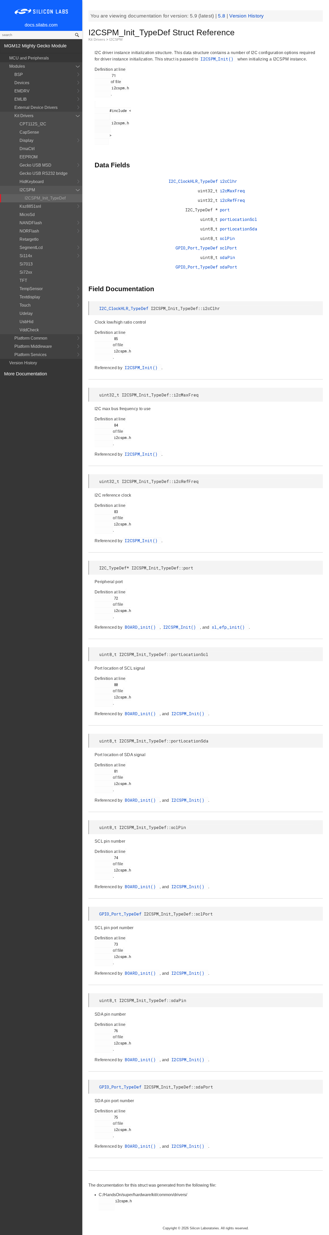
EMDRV (22, 91)
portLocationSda (238, 228)
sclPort (228, 248)
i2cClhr (228, 181)
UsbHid (26, 321)
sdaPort (228, 267)
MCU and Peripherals (29, 58)
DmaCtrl (27, 148)
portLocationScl (238, 219)
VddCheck (29, 330)
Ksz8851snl (30, 206)
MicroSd (27, 214)
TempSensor (31, 289)
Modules (17, 66)
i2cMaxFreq (232, 190)
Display (26, 140)
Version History (23, 363)
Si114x (26, 256)
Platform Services (30, 354)
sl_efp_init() (230, 627)
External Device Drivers (36, 107)
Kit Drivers (23, 116)
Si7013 (26, 264)
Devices (21, 83)
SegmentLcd (31, 247)
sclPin (227, 238)
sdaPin (227, 257)
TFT (23, 280)
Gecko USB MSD (35, 165)
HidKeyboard (32, 181)
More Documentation (25, 373)
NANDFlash (31, 223)
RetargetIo (29, 239)
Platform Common (30, 338)
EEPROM (29, 157)
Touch (25, 305)
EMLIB (20, 99)
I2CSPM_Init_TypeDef (45, 198)
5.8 (222, 16)
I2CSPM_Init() (218, 59)
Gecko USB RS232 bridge (44, 173)
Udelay (26, 313)
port (225, 209)
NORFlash (29, 231)
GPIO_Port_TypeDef (197, 248)
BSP (18, 74)
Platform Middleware (33, 346)
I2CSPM (27, 190)
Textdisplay (30, 297)
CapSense (29, 132)
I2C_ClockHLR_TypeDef (193, 181)
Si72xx (26, 272)
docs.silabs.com (41, 25)
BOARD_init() (141, 627)
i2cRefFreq (232, 200)
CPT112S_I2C (33, 124)
